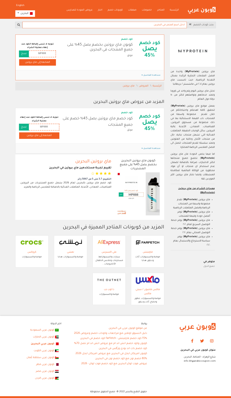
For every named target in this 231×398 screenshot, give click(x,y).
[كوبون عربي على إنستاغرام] (212, 341)
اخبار (100, 10)
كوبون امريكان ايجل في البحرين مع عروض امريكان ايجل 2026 (111, 353)
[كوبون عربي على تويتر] (202, 341)
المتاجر (160, 10)
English (20, 5)
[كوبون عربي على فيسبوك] (192, 341)
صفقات (132, 10)
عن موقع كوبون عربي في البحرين (128, 328)
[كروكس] (32, 242)
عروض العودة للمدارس (79, 10)
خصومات (147, 10)
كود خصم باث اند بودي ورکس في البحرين (123, 348)
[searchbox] (104, 25)
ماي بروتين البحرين (93, 161)
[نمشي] (70, 242)
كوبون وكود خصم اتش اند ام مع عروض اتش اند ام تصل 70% (110, 343)
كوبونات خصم (115, 10)
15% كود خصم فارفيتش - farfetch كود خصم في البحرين (113, 338)
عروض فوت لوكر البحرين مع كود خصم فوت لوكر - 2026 (114, 363)
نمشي (70, 252)
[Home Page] (198, 327)
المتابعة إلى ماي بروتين (37, 62)
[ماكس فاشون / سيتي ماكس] (148, 280)
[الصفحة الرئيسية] (202, 10)
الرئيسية (174, 10)
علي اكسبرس (109, 252)
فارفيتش (148, 252)
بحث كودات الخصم (202, 25)
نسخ (24, 53)
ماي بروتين (129, 86)
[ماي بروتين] (192, 51)
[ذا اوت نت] (109, 280)
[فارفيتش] (148, 242)
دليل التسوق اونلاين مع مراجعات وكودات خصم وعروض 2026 (110, 333)
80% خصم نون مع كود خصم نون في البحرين (121, 358)
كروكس (31, 252)
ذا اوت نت (109, 289)
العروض (144, 86)
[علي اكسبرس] (109, 242)
